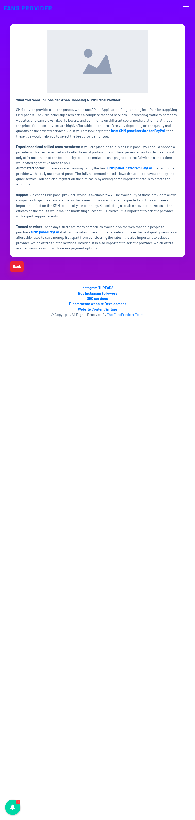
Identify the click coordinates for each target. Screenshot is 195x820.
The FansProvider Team (125, 314)
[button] (12, 807)
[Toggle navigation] (185, 8)
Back (17, 266)
